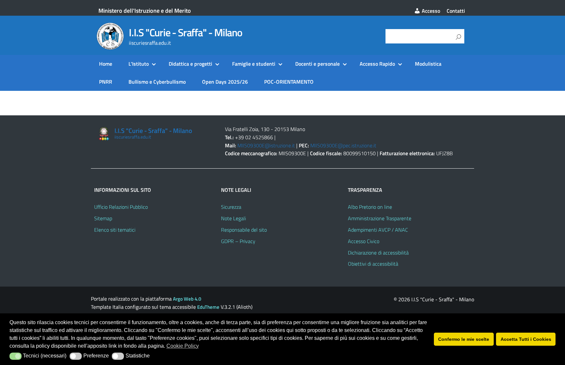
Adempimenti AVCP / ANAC (378, 230)
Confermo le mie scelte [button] (463, 339)
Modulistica (428, 64)
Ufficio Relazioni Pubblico (121, 207)
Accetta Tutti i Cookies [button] (526, 339)
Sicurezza (231, 207)
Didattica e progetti (190, 64)
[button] (15, 356)
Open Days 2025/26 (225, 82)
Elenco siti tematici (114, 230)
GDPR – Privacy (238, 241)
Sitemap (103, 218)
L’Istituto (138, 64)
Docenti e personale (317, 64)
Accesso (430, 11)
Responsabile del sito (244, 230)
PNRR (105, 82)
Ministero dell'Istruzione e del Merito (144, 10)
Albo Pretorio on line (370, 207)
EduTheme (208, 307)
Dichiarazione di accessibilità (378, 253)
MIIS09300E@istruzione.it (266, 145)
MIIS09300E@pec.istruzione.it (343, 145)
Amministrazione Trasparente (379, 218)
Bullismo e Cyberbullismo (157, 82)
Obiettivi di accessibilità (373, 264)
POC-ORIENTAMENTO (289, 82)
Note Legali (233, 218)
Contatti (456, 11)
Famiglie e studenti (253, 64)
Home (105, 64)
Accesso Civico (363, 241)
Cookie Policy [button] (182, 346)
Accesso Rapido (377, 64)
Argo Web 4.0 (187, 299)
